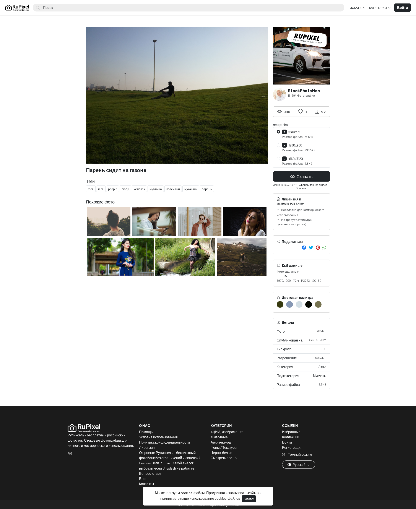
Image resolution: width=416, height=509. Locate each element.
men (101, 189)
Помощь (146, 432)
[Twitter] (311, 247)
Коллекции (290, 437)
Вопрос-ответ (150, 473)
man (91, 189)
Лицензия (147, 447)
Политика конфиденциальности (164, 442)
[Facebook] (304, 247)
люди (125, 189)
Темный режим (299, 454)
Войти (287, 442)
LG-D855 (283, 276)
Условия (301, 188)
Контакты (146, 484)
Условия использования (158, 437)
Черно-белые (221, 452)
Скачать (304, 176)
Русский (299, 464)
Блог (143, 478)
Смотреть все (221, 458)
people (112, 189)
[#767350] (318, 304)
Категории (378, 8)
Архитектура (221, 442)
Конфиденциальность (314, 184)
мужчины (190, 189)
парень (207, 189)
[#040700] (308, 304)
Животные (219, 437)
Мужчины (319, 375)
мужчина (156, 189)
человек (139, 189)
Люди (322, 366)
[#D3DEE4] (299, 304)
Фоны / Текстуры (224, 447)
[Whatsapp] (324, 247)
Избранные (291, 432)
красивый (173, 189)
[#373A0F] (280, 304)
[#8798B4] (289, 304)
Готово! (249, 499)
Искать (356, 8)
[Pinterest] (318, 247)
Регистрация (292, 447)
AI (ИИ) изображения (227, 432)
